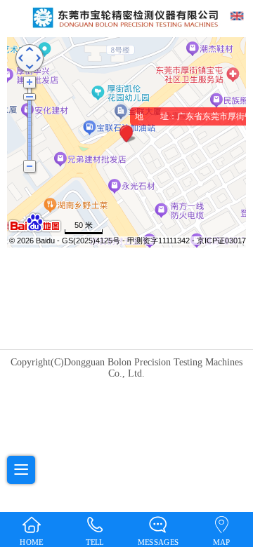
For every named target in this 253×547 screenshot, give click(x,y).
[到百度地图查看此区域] (35, 230)
